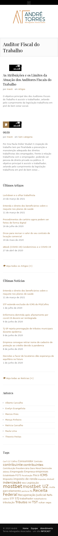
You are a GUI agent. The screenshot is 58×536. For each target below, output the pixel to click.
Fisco (36, 475)
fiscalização (27, 476)
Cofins (14, 461)
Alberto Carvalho (14, 403)
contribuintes (33, 464)
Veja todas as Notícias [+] (19, 378)
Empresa (29, 471)
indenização (12, 482)
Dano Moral (35, 468)
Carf (5, 461)
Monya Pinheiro (13, 420)
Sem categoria (25, 137)
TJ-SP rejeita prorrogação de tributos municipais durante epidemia (28, 330)
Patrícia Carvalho (14, 425)
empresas (41, 471)
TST (35, 502)
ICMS (44, 475)
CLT (9, 461)
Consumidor (25, 461)
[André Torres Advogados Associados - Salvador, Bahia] (29, 16)
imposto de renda (25, 478)
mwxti (10, 89)
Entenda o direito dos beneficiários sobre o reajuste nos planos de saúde (25, 207)
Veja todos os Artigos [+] (18, 266)
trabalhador (26, 498)
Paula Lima (11, 431)
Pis (31, 491)
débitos (6, 472)
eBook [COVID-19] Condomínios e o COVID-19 (27, 247)
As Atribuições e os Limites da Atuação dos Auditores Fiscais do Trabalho (27, 79)
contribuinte (13, 465)
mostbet (12, 486)
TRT (29, 502)
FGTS (18, 475)
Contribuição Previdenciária (16, 468)
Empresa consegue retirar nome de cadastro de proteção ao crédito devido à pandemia (28, 344)
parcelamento (12, 490)
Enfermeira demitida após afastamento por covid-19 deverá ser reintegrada (25, 316)
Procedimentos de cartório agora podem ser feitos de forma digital (26, 221)
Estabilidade (9, 475)
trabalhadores (40, 499)
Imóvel (50, 479)
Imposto (8, 479)
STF (12, 498)
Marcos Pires (12, 414)
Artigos (21, 89)
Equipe (34, 528)
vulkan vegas (45, 502)
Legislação (33, 482)
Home (25, 528)
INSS (24, 483)
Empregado (17, 471)
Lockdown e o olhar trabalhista (19, 195)
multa (52, 487)
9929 (6, 132)
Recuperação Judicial (32, 494)
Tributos (21, 502)
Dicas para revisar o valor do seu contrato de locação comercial (26, 235)
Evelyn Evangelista (15, 408)
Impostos (42, 479)
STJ (17, 498)
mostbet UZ (36, 486)
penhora (25, 491)
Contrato (38, 461)
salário (6, 499)
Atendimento (46, 528)
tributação (9, 502)
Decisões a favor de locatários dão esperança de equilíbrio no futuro (28, 357)
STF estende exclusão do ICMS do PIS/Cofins (26, 304)
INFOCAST (45, 531)
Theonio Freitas (13, 436)
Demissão (46, 468)
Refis (49, 495)
